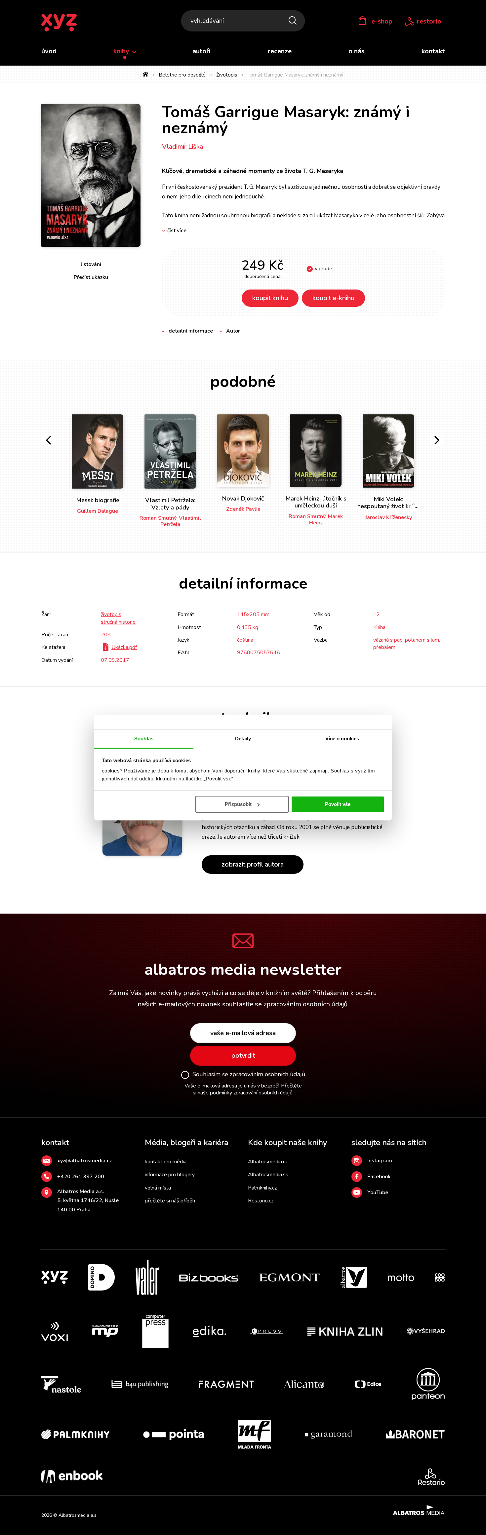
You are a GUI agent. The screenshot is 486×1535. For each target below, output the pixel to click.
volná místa (158, 1187)
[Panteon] (428, 1384)
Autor (233, 331)
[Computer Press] (155, 1331)
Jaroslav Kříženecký (388, 517)
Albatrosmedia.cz (268, 1161)
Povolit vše (337, 804)
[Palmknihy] (75, 1434)
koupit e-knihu (333, 297)
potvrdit (243, 1055)
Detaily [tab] (243, 738)
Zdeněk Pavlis (243, 509)
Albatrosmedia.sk (268, 1174)
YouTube (377, 1192)
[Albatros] (354, 1277)
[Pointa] (173, 1434)
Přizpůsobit (238, 804)
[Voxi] (54, 1331)
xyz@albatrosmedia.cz (84, 1160)
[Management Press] (105, 1331)
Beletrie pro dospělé (182, 75)
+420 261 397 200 (80, 1176)
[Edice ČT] (368, 1384)
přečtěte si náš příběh (170, 1200)
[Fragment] (226, 1384)
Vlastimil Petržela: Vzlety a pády (170, 503)
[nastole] (61, 1384)
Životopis (226, 75)
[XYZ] (54, 1277)
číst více (176, 230)
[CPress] (266, 1331)
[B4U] (140, 1384)
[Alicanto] (304, 1384)
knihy (122, 51)
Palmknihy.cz (262, 1187)
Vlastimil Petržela (180, 521)
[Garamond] (328, 1434)
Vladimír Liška (182, 146)
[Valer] (147, 1277)
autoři (201, 51)
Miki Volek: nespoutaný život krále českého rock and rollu (388, 510)
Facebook (378, 1176)
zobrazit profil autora (253, 864)
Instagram (379, 1160)
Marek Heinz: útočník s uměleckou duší (315, 502)
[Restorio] (431, 1476)
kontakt (433, 51)
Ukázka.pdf (124, 647)
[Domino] (101, 1277)
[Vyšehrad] (426, 1331)
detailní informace (191, 331)
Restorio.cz (260, 1200)
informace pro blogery (170, 1174)
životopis (111, 614)
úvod (49, 51)
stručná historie (118, 622)
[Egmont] (289, 1277)
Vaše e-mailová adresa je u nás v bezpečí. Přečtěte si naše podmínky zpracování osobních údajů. (243, 1089)
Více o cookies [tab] (342, 738)
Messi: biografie (97, 500)
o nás (356, 51)
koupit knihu (270, 297)
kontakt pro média (165, 1161)
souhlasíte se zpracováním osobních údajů (284, 1004)
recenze (280, 51)
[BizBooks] (208, 1277)
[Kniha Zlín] (344, 1331)
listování (91, 264)
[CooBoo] (440, 1277)
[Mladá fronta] (254, 1434)
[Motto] (401, 1277)
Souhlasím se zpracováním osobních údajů (248, 1074)
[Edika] (209, 1331)
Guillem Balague (97, 511)
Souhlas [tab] (143, 738)
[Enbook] (71, 1476)
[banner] (59, 23)
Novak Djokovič (243, 499)
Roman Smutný (158, 518)
